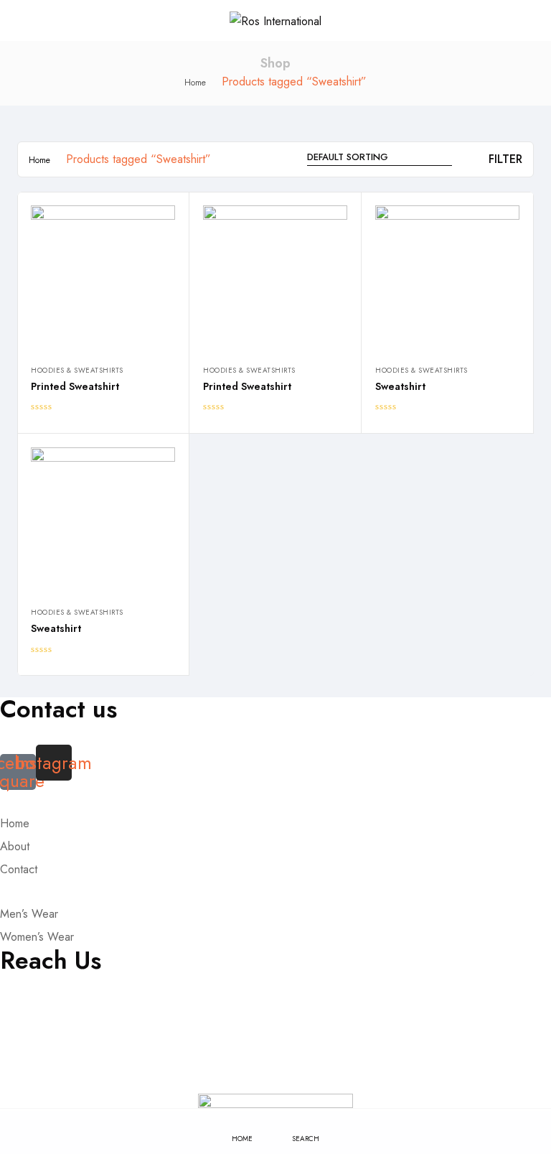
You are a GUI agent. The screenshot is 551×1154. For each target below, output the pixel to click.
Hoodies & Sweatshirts (77, 370)
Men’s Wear (29, 914)
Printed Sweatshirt (75, 386)
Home (195, 82)
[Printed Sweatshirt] (103, 277)
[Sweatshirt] (447, 277)
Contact (18, 869)
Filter (505, 159)
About (14, 846)
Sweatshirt (400, 386)
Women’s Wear (37, 937)
